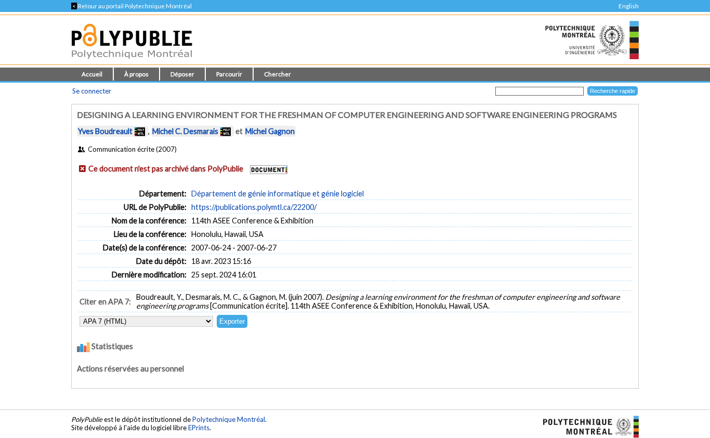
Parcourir (229, 74)
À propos (136, 74)
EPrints (198, 427)
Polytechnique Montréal (228, 419)
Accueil (92, 74)
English (629, 6)
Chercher (277, 74)
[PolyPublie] (131, 61)
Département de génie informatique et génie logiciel (277, 193)
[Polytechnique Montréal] (586, 426)
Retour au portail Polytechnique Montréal (131, 6)
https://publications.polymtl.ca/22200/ (254, 207)
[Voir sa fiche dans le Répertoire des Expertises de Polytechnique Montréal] (140, 131)
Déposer (182, 74)
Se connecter (91, 91)
